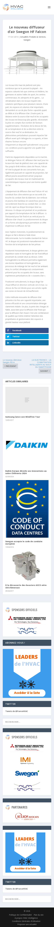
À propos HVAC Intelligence (26, 918)
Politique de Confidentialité (20, 915)
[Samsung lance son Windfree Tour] (27, 400)
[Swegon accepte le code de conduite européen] (27, 509)
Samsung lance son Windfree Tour (22, 417)
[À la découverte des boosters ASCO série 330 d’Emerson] (27, 566)
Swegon (27, 40)
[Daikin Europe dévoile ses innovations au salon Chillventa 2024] (27, 445)
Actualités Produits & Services (33, 37)
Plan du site (39, 915)
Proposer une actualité (27, 924)
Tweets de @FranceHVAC (16, 711)
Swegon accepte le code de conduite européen (23, 542)
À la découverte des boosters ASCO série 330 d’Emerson (26, 586)
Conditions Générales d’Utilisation (26, 921)
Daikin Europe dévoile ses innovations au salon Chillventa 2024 (26, 472)
